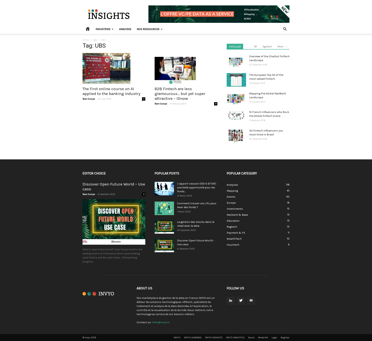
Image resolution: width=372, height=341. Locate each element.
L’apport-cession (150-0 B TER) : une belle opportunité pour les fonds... (197, 187)
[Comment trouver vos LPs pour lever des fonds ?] (164, 208)
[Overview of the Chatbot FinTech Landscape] (236, 61)
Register (285, 337)
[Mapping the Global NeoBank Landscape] (236, 98)
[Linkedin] (230, 301)
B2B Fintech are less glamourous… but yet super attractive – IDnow (180, 93)
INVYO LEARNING (193, 337)
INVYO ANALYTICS (235, 337)
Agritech (267, 46)
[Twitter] (241, 301)
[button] (284, 29)
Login (274, 337)
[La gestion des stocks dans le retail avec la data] (164, 227)
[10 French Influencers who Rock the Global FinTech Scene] (236, 115)
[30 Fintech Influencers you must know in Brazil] (236, 135)
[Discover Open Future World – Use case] (114, 222)
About (251, 337)
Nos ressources (148, 29)
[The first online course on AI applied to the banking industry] (114, 68)
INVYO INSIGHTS (213, 337)
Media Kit (263, 337)
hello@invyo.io (161, 322)
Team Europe (89, 99)
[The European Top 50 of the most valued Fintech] (236, 80)
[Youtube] (251, 301)
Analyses (125, 29)
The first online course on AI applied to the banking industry (111, 91)
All (255, 46)
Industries (103, 29)
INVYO (177, 337)
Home (86, 39)
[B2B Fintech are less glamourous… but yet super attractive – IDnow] (186, 68)
